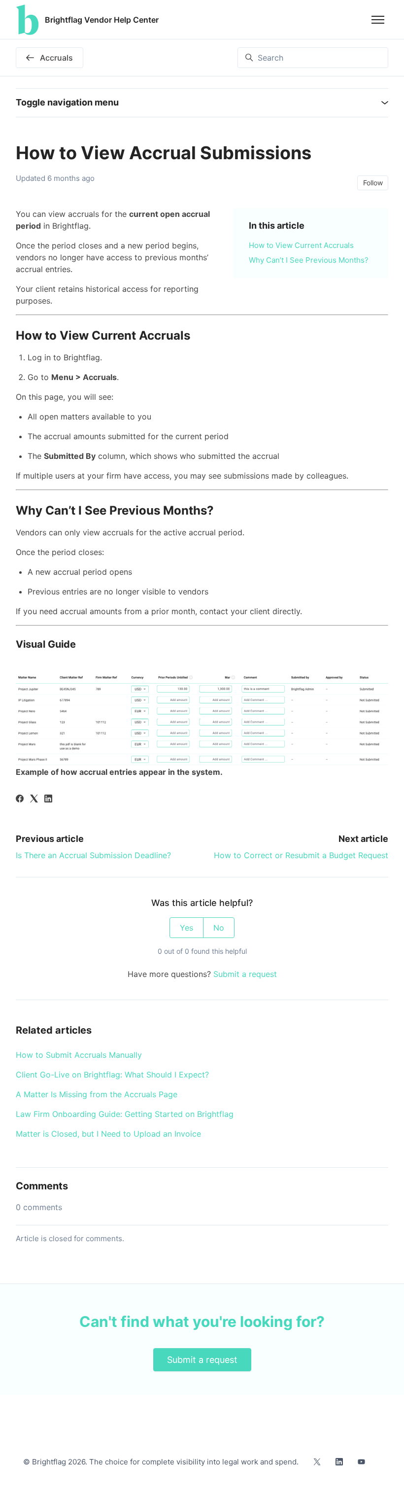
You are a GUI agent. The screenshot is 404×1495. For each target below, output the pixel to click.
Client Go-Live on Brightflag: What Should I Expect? (112, 1074)
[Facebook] (20, 799)
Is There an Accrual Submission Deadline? (93, 855)
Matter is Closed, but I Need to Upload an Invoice (108, 1134)
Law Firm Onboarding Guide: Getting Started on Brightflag (125, 1114)
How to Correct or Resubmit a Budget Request (301, 855)
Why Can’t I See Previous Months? (309, 260)
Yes (186, 928)
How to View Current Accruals (301, 245)
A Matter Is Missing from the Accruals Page (96, 1094)
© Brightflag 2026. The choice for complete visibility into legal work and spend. (161, 1461)
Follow (373, 182)
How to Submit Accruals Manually (79, 1055)
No (218, 928)
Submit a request (245, 974)
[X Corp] (34, 799)
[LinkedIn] (48, 799)
